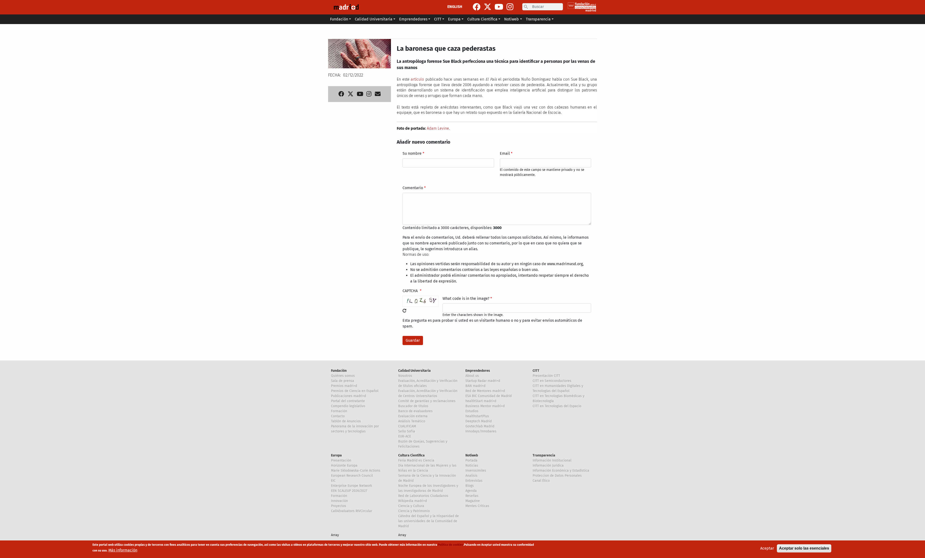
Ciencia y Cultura (411, 506)
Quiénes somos (343, 376)
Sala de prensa (342, 381)
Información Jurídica (548, 465)
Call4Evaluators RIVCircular (351, 511)
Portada (471, 460)
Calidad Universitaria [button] (373, 19)
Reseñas (471, 496)
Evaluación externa (413, 416)
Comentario (413, 188)
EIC (333, 481)
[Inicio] (346, 7)
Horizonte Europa (344, 465)
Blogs (469, 486)
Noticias (471, 465)
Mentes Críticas (477, 506)
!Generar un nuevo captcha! (404, 311)
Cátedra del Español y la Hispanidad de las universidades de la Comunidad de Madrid (428, 521)
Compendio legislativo (348, 406)
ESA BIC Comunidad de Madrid (488, 396)
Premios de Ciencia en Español (354, 391)
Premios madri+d (344, 386)
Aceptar (767, 548)
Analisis (471, 476)
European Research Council (352, 476)
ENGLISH (454, 6)
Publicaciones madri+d (348, 396)
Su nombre (412, 153)
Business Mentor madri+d (485, 406)
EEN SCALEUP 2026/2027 (349, 491)
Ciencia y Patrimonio (414, 511)
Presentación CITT (546, 376)
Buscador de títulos (413, 406)
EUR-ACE (404, 436)
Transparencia (544, 455)
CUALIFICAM (407, 426)
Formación (339, 411)
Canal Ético (541, 481)
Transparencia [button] (538, 19)
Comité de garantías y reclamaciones (427, 401)
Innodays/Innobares (480, 431)
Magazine (472, 501)
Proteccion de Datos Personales (557, 476)
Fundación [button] (339, 19)
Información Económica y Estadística (561, 470)
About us (472, 376)
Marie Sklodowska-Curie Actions (355, 470)
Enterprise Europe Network (351, 486)
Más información (122, 550)
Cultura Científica (411, 455)
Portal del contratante (348, 401)
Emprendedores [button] (413, 19)
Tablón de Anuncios (346, 421)
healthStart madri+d (480, 401)
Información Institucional (552, 460)
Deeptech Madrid (478, 421)
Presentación (341, 460)
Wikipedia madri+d (412, 501)
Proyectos (338, 506)
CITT (536, 371)
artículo (417, 79)
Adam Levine (438, 128)
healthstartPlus (477, 416)
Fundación (339, 371)
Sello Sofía (406, 431)
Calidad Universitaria (414, 371)
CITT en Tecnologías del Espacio (557, 406)
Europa (336, 455)
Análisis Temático (411, 421)
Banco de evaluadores (415, 411)
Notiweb (471, 455)
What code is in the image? (466, 298)
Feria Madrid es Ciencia (416, 460)
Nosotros (405, 376)
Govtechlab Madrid (479, 426)
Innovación (339, 501)
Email (505, 153)
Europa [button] (454, 19)
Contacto (338, 416)
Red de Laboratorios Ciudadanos (423, 496)
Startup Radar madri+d (482, 381)
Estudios (471, 411)
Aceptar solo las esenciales (804, 548)
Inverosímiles (475, 470)
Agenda (471, 491)
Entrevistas (473, 481)
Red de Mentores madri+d (485, 391)
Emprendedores (477, 371)
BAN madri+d (475, 386)
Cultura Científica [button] (482, 19)
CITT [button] (437, 19)
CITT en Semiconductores (552, 381)
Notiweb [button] (511, 19)
